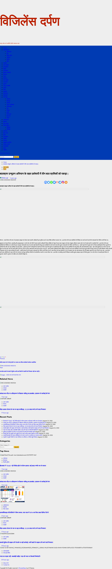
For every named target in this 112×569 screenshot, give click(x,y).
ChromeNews (22, 568)
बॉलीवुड (8, 127)
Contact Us (6, 565)
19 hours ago (5, 546)
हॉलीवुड (8, 129)
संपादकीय (5, 137)
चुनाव (4, 148)
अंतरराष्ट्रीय (6, 50)
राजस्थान (5, 82)
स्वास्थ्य (5, 140)
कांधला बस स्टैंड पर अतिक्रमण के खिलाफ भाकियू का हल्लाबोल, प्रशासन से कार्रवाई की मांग (25, 393)
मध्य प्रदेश (5, 80)
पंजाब (4, 76)
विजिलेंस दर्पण (30, 21)
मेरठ (8, 108)
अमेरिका (8, 57)
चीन (7, 54)
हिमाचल (5, 74)
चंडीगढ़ (8, 103)
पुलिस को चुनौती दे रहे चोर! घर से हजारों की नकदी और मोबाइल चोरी (19, 431)
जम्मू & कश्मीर (6, 86)
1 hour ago (4, 397)
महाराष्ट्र (5, 95)
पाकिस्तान (9, 52)
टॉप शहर (5, 97)
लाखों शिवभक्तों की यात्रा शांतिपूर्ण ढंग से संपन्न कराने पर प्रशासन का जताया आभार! (23, 435)
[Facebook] (45, 182)
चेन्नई (8, 118)
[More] (66, 182)
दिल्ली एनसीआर (7, 72)
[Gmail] (57, 182)
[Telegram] (60, 182)
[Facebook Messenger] (54, 182)
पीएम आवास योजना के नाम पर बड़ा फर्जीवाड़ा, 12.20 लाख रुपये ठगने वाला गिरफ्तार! (23, 409)
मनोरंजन (5, 131)
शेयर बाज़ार (6, 123)
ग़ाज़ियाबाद (9, 106)
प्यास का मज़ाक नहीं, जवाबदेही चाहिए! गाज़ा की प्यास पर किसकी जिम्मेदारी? (20, 430)
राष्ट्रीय (5, 63)
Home (5, 48)
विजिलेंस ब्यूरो (5, 178)
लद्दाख (4, 88)
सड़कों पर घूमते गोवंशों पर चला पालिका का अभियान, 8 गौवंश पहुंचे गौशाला (20, 437)
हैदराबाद (8, 116)
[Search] (0, 155)
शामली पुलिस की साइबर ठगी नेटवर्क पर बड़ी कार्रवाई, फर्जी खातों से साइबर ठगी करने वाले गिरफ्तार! (26, 428)
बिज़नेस (5, 122)
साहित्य (5, 138)
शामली (4, 390)
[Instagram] (62, 182)
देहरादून (8, 101)
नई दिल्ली (5, 71)
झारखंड (5, 91)
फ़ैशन (4, 135)
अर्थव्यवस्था (6, 120)
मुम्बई (8, 112)
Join (2, 159)
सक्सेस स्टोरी (6, 144)
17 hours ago (5, 413)
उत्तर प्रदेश (6, 65)
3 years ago (13, 178)
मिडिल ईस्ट (9, 55)
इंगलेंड (8, 59)
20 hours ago (5, 560)
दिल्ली (4, 69)
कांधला (5, 388)
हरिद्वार (8, 110)
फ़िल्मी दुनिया (6, 125)
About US (6, 563)
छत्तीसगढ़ (5, 93)
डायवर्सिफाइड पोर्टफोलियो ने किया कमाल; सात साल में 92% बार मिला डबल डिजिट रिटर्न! (24, 424)
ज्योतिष (5, 150)
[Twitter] (48, 182)
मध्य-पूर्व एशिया (6, 553)
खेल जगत (5, 133)
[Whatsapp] (51, 182)
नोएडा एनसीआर (10, 105)
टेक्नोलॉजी (5, 146)
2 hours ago (4, 516)
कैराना (4, 169)
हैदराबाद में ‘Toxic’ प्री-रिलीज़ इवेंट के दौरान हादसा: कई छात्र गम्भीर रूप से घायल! (22, 421)
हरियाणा (5, 78)
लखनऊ (8, 99)
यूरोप (8, 61)
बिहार (4, 89)
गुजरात (4, 84)
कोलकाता (9, 114)
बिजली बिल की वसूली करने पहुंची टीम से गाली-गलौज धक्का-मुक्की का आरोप (21, 433)
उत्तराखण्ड (5, 67)
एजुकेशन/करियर (7, 142)
